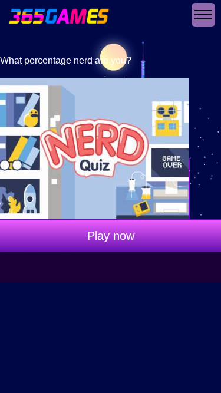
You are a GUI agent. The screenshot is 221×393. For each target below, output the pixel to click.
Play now (110, 235)
